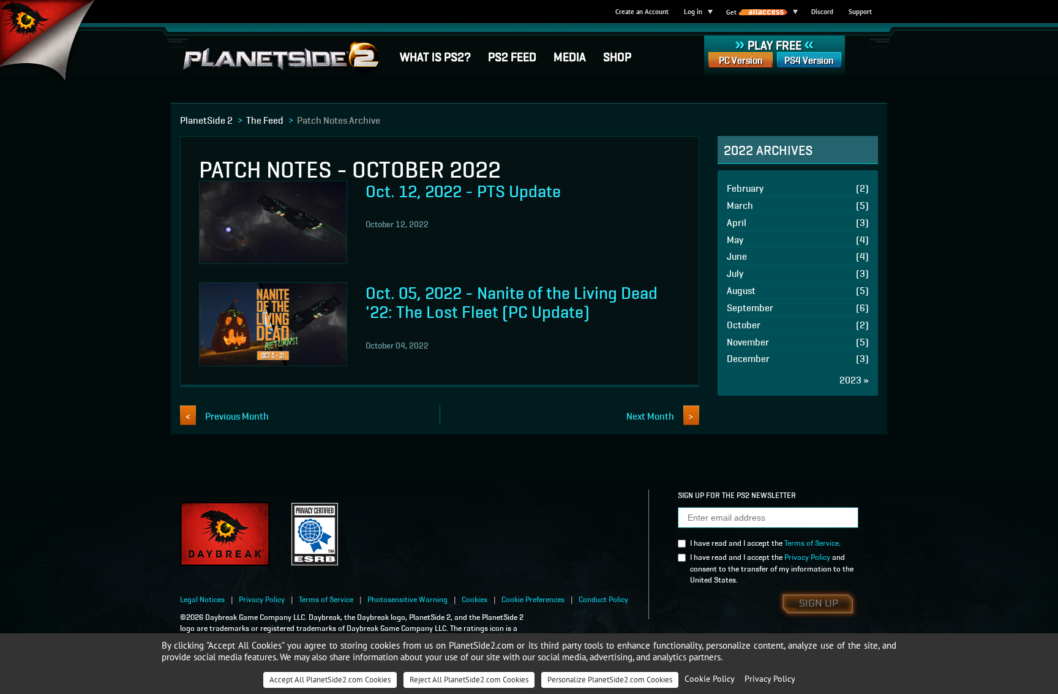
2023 (854, 379)
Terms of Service (811, 542)
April (798, 222)
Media (569, 56)
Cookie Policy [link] (710, 678)
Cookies (474, 599)
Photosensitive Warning (407, 599)
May (798, 239)
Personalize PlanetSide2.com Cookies (609, 679)
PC (741, 59)
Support (860, 11)
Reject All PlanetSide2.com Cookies (469, 679)
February (798, 188)
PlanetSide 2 (206, 119)
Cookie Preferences (533, 599)
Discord (822, 11)
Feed (512, 56)
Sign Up (818, 603)
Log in (693, 11)
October (798, 324)
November (798, 341)
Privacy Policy (807, 556)
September (798, 307)
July (798, 273)
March (798, 205)
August (798, 290)
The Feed (264, 119)
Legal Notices (202, 599)
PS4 (809, 59)
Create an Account (642, 11)
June (798, 256)
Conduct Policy (603, 599)
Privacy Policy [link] (770, 678)
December (798, 358)
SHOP (617, 56)
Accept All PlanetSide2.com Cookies (330, 679)
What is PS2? (435, 56)
